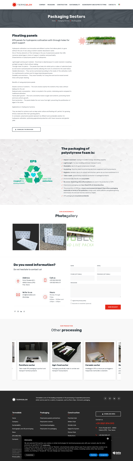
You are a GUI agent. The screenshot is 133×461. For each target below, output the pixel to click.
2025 (17, 452)
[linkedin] (21, 311)
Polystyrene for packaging (48, 429)
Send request (113, 307)
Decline (93, 455)
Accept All (103, 455)
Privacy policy (16, 457)
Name (72, 265)
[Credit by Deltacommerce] (117, 453)
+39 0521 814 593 (55, 280)
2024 (14, 452)
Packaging (51, 5)
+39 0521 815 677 (55, 282)
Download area (109, 414)
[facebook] (15, 311)
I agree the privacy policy (79, 300)
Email (99, 265)
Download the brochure (25, 129)
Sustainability (74, 5)
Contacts (112, 5)
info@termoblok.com (29, 295)
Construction (62, 5)
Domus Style (72, 432)
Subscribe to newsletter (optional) (81, 303)
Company (42, 5)
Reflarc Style (72, 421)
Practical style (72, 418)
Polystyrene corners (46, 421)
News (14, 432)
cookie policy (46, 445)
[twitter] (18, 311)
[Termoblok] (22, 5)
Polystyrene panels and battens (50, 418)
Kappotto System (73, 429)
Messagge (74, 282)
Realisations (71, 436)
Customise (29, 455)
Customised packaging (47, 425)
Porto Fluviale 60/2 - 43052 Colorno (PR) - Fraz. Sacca (29, 282)
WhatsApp (26, 297)
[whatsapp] (24, 311)
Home (14, 418)
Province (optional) (103, 274)
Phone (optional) (76, 274)
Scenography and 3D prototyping (94, 5)
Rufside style (72, 425)
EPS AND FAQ (16, 436)
